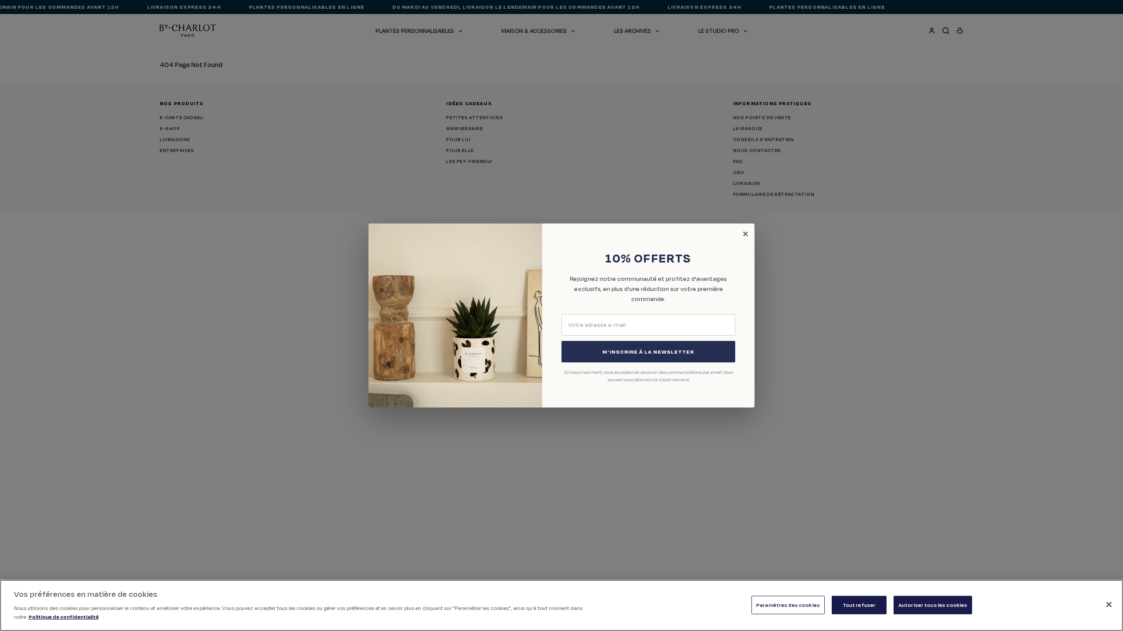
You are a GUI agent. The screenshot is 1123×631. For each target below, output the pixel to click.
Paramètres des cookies (788, 604)
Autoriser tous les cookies (932, 604)
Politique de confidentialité (64, 616)
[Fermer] (1109, 604)
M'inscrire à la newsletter (648, 351)
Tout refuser (859, 604)
